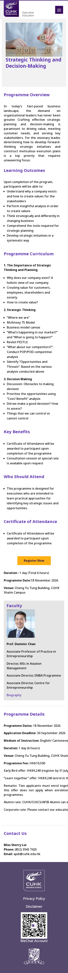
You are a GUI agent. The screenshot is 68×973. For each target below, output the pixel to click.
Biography (14, 695)
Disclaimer (34, 906)
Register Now (34, 560)
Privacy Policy (34, 898)
